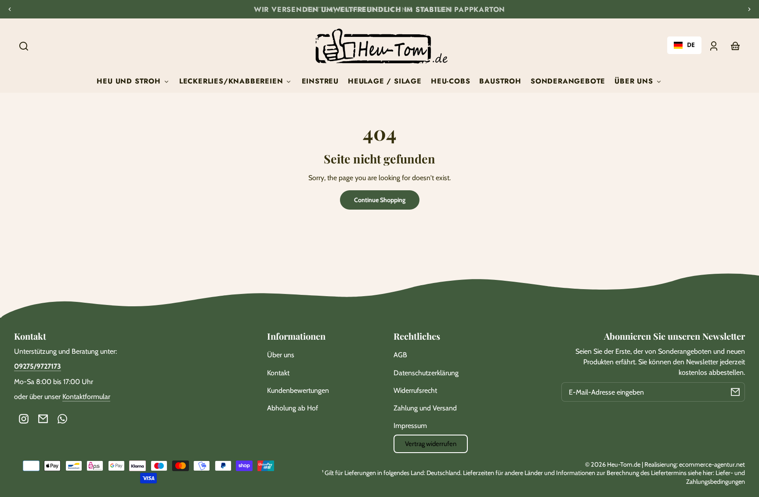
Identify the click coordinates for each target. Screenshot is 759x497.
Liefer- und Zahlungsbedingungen (715, 477)
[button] (23, 46)
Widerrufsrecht (415, 390)
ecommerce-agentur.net (712, 464)
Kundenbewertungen (298, 390)
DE (691, 45)
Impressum (410, 425)
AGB (400, 355)
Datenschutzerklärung (426, 373)
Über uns (280, 355)
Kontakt (278, 373)
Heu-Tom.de (623, 464)
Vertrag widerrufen (430, 444)
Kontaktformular (86, 396)
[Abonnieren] (735, 392)
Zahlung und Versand (425, 408)
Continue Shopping (379, 200)
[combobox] (684, 45)
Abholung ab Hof (292, 408)
